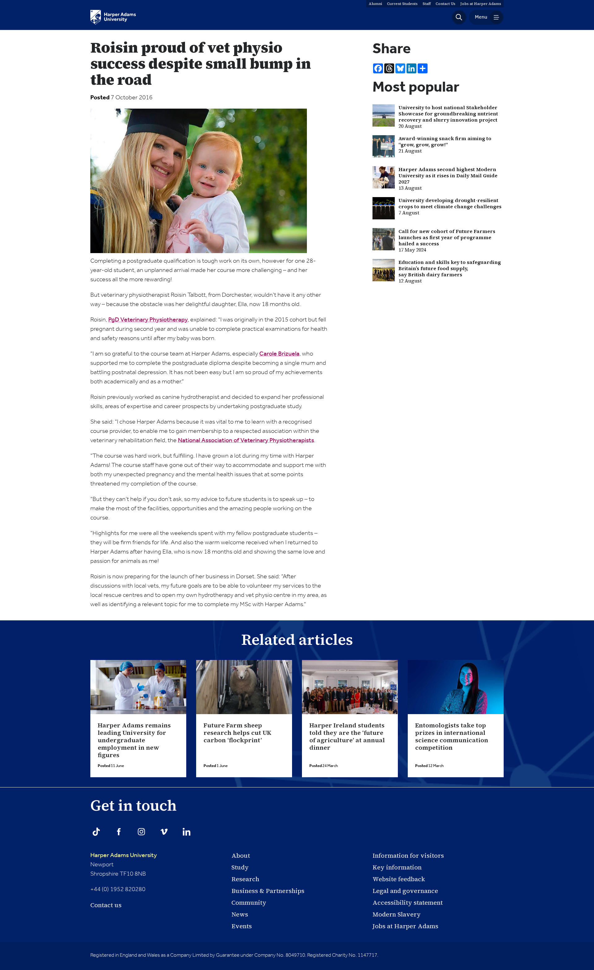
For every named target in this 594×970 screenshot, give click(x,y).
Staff (427, 3)
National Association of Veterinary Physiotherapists (246, 440)
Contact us (106, 905)
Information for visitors (408, 855)
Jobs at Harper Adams (405, 926)
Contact (445, 3)
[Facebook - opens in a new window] (119, 832)
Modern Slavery (396, 914)
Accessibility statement (407, 902)
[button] (459, 17)
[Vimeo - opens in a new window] (164, 832)
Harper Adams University (123, 855)
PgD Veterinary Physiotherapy (148, 320)
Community (248, 902)
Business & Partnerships (267, 890)
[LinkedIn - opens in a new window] (186, 832)
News (239, 914)
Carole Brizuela (279, 354)
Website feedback (398, 879)
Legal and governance (405, 890)
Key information (397, 867)
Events (241, 926)
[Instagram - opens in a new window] (141, 832)
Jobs (480, 3)
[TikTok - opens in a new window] (96, 832)
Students (402, 3)
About (240, 855)
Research (245, 879)
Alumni (375, 3)
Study (240, 867)
